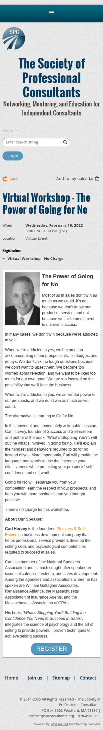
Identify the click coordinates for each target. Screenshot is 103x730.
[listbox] (78, 178)
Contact (88, 678)
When (7, 225)
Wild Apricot (59, 724)
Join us (35, 678)
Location (9, 238)
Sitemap (61, 678)
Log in (13, 155)
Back (14, 178)
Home (7, 130)
